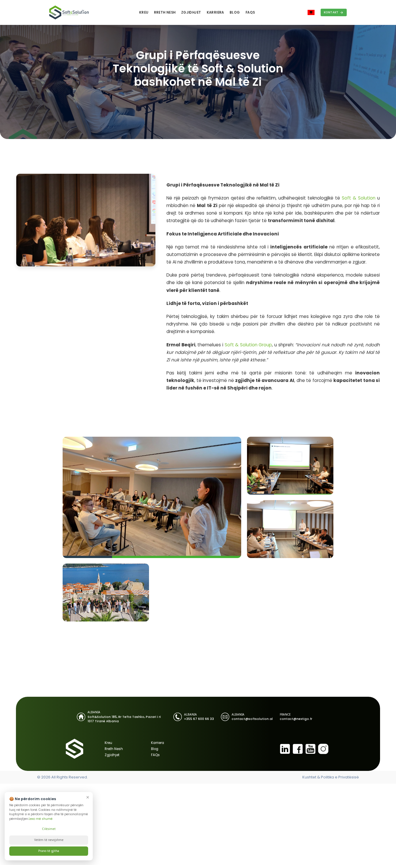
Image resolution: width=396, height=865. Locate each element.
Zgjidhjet (191, 12)
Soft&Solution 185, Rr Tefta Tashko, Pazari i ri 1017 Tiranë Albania (124, 719)
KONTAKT (331, 12)
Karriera (215, 12)
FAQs (250, 12)
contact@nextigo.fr (296, 719)
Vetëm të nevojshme (48, 840)
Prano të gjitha (48, 851)
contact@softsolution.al (252, 719)
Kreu (143, 12)
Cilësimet (49, 829)
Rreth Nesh (165, 12)
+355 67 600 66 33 (199, 719)
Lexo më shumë (40, 819)
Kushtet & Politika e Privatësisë (330, 777)
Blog (235, 12)
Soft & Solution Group (248, 345)
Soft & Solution (358, 198)
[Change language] (311, 12)
